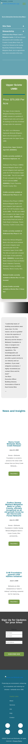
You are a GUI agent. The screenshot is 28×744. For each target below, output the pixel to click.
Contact (12, 717)
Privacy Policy (17, 741)
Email (14, 639)
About (11, 700)
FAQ (11, 713)
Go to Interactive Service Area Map (14, 16)
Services (12, 705)
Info (11, 709)
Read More (14, 473)
